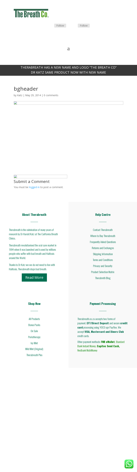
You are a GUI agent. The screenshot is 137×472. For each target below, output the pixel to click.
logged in (34, 187)
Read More (34, 277)
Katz (19, 95)
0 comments (51, 95)
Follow (60, 25)
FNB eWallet (108, 342)
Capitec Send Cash (108, 346)
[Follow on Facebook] (50, 26)
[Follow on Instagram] (73, 26)
